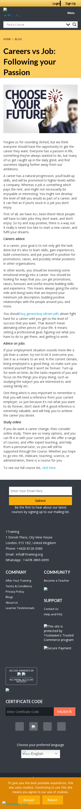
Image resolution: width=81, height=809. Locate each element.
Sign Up (70, 3)
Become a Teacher (56, 580)
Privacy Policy (15, 591)
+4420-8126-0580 (30, 548)
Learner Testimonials (20, 608)
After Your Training (18, 580)
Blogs (9, 597)
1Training (12, 531)
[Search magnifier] (74, 24)
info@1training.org (29, 554)
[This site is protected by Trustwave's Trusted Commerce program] (59, 633)
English (36, 754)
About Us (12, 603)
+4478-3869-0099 (36, 560)
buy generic (28, 313)
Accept (29, 800)
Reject (53, 800)
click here (49, 468)
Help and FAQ (53, 614)
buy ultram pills (48, 313)
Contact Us (51, 609)
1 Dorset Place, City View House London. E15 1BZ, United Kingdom (31, 540)
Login (56, 3)
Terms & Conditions (19, 586)
